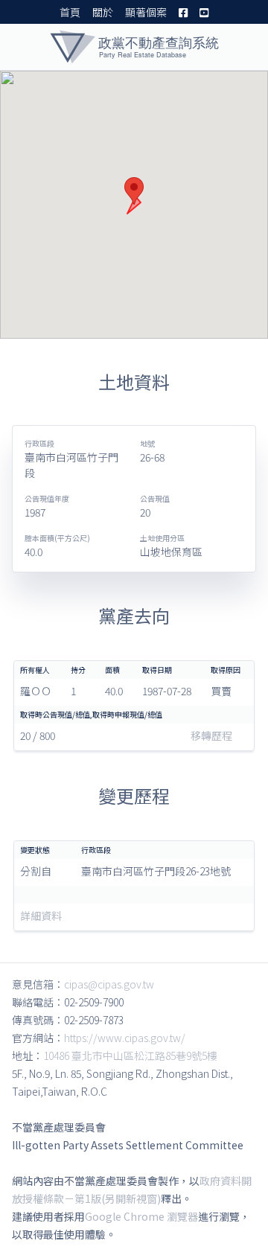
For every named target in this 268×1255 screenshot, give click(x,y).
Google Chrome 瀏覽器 (141, 1216)
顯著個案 (146, 11)
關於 (102, 11)
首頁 (70, 11)
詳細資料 (41, 915)
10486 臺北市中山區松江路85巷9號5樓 (130, 1055)
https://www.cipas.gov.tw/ (124, 1037)
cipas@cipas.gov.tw (109, 984)
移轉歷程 (211, 735)
